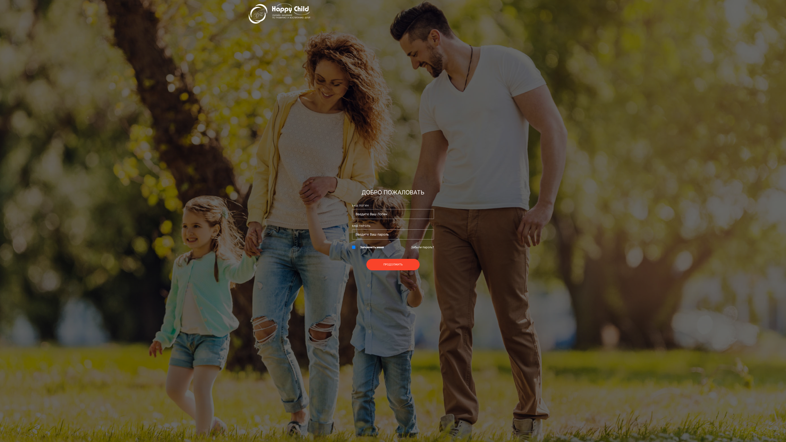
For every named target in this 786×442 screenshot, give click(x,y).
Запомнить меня (372, 247)
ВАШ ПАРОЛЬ (361, 225)
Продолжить (393, 264)
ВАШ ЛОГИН (360, 205)
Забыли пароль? (422, 247)
